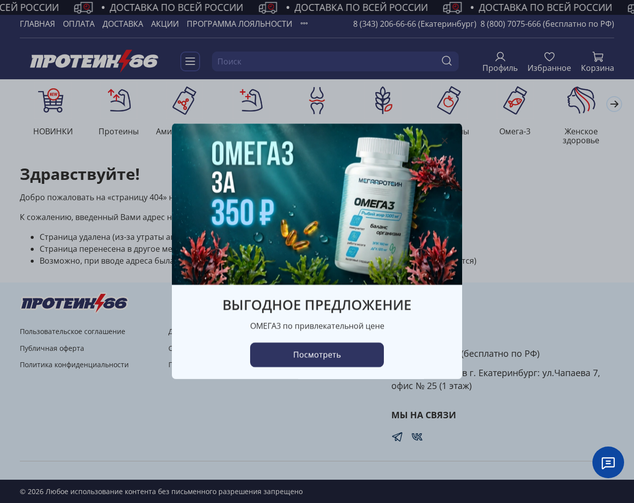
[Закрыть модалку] (444, 141)
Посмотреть (317, 355)
